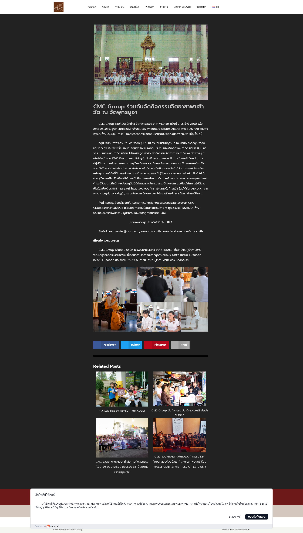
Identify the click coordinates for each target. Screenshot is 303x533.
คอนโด (105, 7)
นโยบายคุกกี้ (234, 517)
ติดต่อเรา (201, 7)
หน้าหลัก (92, 7)
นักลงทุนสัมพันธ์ (182, 7)
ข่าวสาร (164, 7)
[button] (246, 7)
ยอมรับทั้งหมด (256, 517)
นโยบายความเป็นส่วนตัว (242, 530)
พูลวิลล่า (150, 7)
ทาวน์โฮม (119, 7)
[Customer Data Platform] (151, 526)
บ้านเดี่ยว (135, 7)
